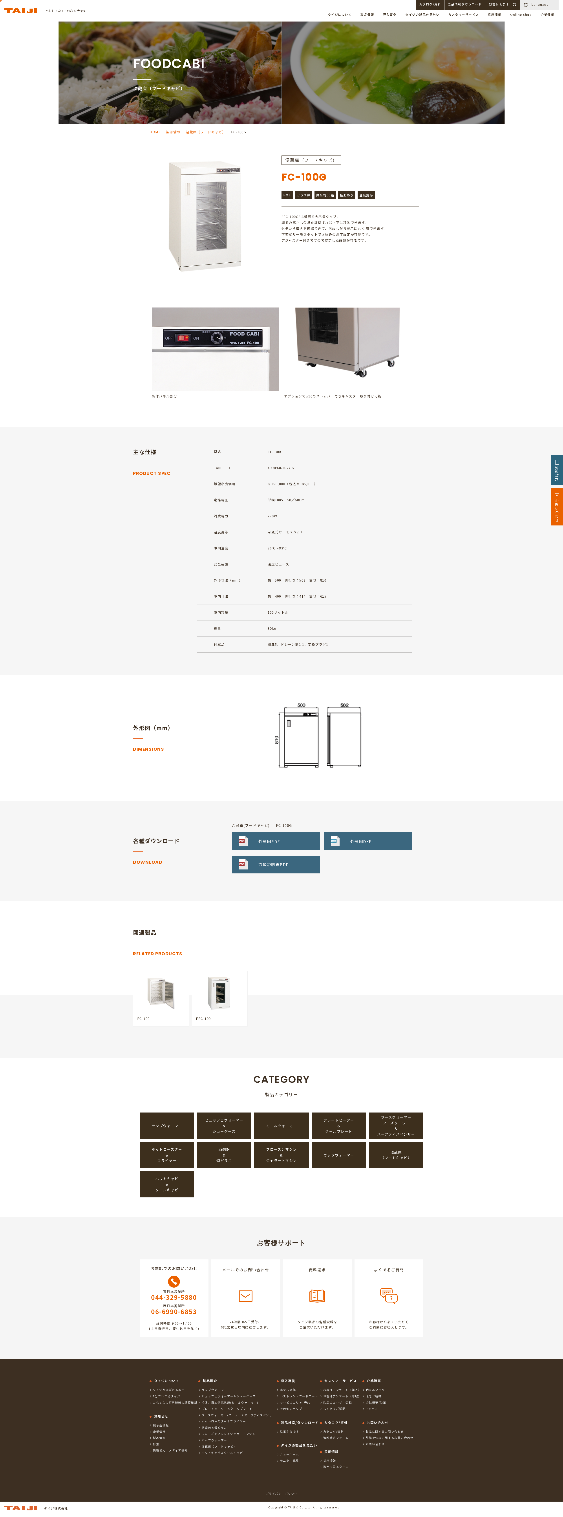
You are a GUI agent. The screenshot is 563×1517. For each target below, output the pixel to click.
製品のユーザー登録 (337, 1402)
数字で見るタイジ (336, 1467)
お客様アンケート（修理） (342, 1396)
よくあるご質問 (334, 1409)
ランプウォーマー (167, 1125)
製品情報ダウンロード (465, 4)
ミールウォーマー (281, 1125)
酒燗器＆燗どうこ (214, 1428)
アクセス (372, 1409)
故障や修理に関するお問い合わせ (390, 1438)
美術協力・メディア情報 (170, 1450)
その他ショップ (291, 1409)
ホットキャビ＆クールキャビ (222, 1453)
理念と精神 (374, 1396)
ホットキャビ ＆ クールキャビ (166, 1184)
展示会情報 (161, 1425)
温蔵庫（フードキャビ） (206, 132)
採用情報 (494, 14)
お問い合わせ (375, 1444)
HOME (155, 132)
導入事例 (390, 14)
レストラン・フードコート (299, 1396)
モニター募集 (289, 1460)
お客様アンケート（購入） (342, 1390)
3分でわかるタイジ (166, 1396)
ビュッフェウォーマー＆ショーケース (229, 1396)
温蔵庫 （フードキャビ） (396, 1154)
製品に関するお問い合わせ (385, 1431)
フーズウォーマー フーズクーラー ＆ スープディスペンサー (396, 1125)
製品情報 (367, 14)
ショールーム (289, 1454)
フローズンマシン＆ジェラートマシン (229, 1434)
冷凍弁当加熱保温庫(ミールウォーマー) (230, 1402)
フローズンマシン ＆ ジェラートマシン (281, 1155)
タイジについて (340, 14)
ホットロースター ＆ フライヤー (167, 1155)
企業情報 (547, 14)
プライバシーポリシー (282, 1493)
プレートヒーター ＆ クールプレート (339, 1125)
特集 (156, 1444)
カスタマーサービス (463, 14)
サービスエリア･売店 (295, 1402)
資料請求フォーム (336, 1438)
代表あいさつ (375, 1390)
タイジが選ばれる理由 (169, 1390)
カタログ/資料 (430, 4)
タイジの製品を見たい (422, 14)
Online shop (521, 14)
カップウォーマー (339, 1155)
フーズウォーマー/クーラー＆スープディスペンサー (239, 1415)
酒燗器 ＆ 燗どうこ (224, 1155)
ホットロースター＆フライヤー (224, 1421)
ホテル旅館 (288, 1390)
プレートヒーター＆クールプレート (227, 1409)
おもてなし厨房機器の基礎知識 (175, 1402)
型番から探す (499, 4)
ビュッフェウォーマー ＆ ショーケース (224, 1125)
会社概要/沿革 (376, 1402)
